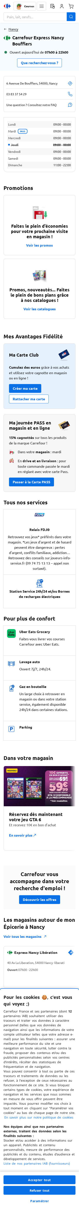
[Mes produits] (52, 6)
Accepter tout (39, 1180)
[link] (71, 954)
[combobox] (39, 16)
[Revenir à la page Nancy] (5, 29)
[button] (41, 6)
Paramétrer (39, 1201)
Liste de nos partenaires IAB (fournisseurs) (37, 1163)
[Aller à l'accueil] (7, 6)
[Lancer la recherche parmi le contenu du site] (71, 17)
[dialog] (39, 1098)
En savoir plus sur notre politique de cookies (38, 1117)
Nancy (13, 29)
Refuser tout (39, 1190)
